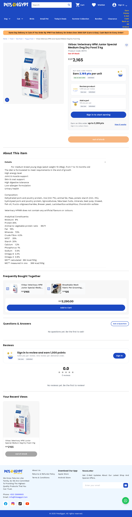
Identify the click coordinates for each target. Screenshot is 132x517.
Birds (32, 19)
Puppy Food (29, 39)
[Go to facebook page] (5, 503)
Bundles (98, 19)
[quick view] (37, 411)
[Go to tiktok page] (20, 503)
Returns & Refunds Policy (43, 474)
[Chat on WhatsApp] (125, 500)
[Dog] (9, 18)
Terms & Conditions (40, 478)
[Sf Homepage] (16, 5)
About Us (36, 470)
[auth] (126, 5)
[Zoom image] (7, 100)
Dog (5, 19)
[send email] (125, 485)
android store (64, 478)
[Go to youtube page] (27, 503)
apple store (63, 474)
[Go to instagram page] (12, 503)
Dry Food (19, 39)
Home (5, 39)
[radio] (59, 372)
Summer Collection (80, 19)
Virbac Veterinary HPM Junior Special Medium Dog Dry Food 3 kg (32, 286)
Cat (18, 19)
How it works (120, 124)
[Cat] (22, 18)
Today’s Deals (60, 19)
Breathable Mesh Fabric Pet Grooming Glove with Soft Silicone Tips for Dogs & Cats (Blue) (72, 286)
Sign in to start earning (98, 114)
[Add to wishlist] (126, 45)
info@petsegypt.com (18, 497)
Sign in (119, 356)
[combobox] (51, 5)
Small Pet (44, 19)
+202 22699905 (17, 494)
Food (11, 39)
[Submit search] (69, 5)
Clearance (112, 19)
